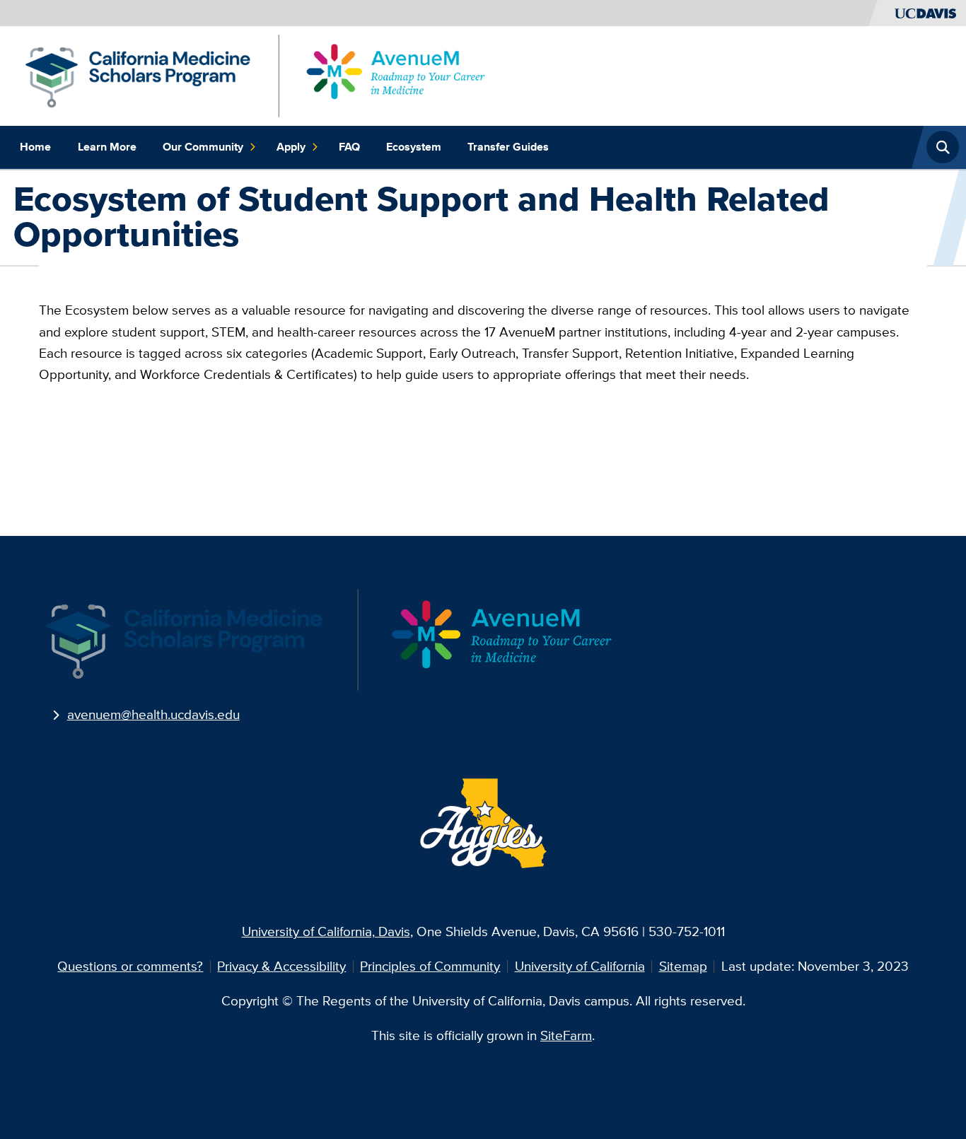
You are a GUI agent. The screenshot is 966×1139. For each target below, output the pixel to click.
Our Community (203, 147)
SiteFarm (566, 1035)
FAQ (349, 147)
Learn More (107, 147)
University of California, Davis (326, 931)
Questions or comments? (130, 966)
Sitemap (683, 966)
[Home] (255, 74)
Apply (291, 147)
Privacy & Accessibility (281, 966)
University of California (580, 966)
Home (35, 147)
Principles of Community (430, 966)
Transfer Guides (508, 147)
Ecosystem (413, 147)
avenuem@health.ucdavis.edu (153, 714)
